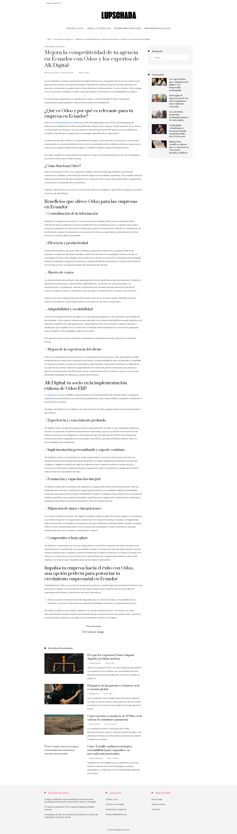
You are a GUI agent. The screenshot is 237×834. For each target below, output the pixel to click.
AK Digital (49, 395)
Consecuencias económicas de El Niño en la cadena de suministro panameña (114, 717)
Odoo (131, 88)
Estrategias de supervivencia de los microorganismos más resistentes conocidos (178, 101)
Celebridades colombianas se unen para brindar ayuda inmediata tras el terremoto (178, 131)
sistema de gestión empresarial (69, 122)
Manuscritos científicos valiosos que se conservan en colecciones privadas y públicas (179, 147)
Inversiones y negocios (54, 46)
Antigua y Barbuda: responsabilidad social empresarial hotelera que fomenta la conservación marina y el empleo (70, 800)
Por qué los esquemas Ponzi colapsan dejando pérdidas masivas (110, 657)
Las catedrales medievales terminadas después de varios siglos (178, 116)
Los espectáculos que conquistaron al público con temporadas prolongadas (178, 85)
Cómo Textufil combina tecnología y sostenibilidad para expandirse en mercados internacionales (109, 750)
